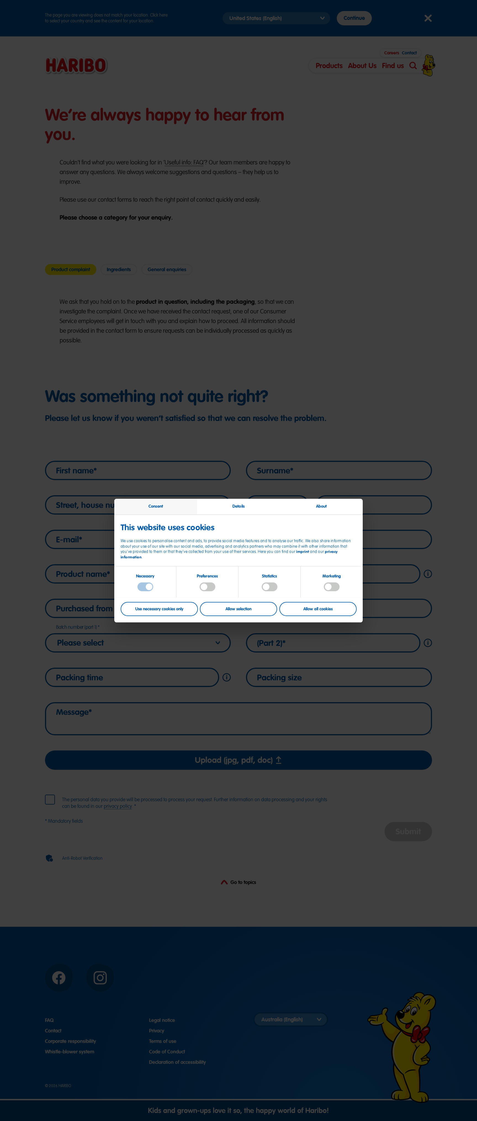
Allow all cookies (318, 608)
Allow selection (238, 608)
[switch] (207, 586)
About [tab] (321, 506)
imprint (302, 551)
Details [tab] (238, 506)
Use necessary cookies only (159, 608)
